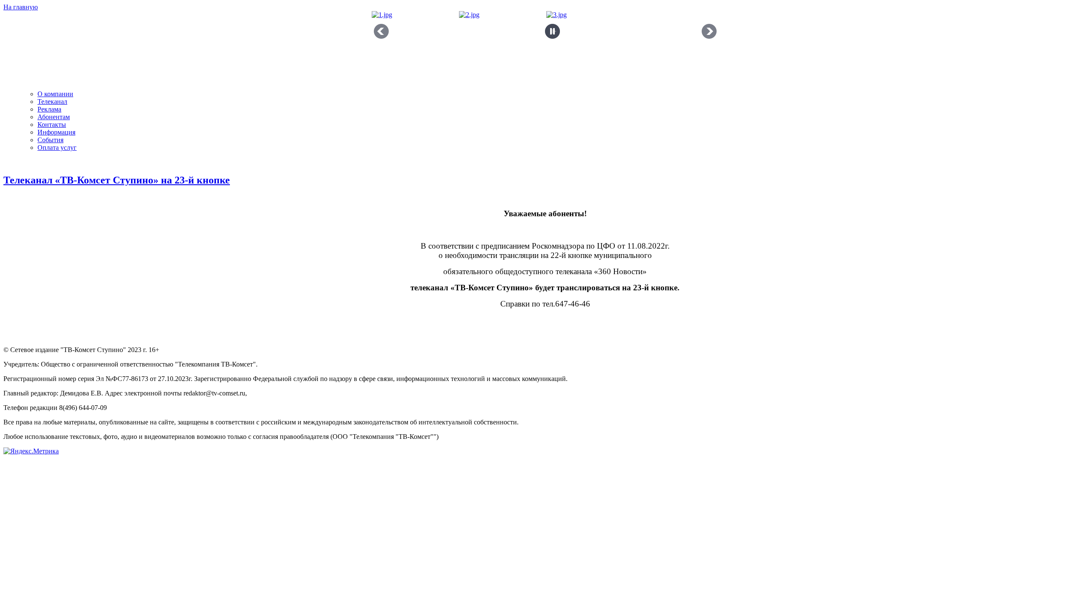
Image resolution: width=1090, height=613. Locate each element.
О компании (55, 93)
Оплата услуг (57, 147)
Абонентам (53, 116)
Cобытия (50, 139)
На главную (20, 7)
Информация (56, 132)
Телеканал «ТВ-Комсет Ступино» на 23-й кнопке (116, 180)
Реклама (49, 109)
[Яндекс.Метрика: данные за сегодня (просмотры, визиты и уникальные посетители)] (31, 451)
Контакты (51, 124)
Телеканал (52, 101)
